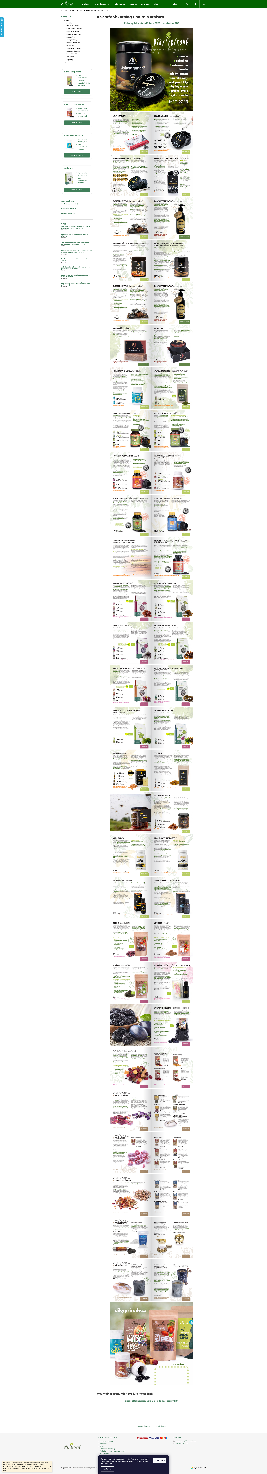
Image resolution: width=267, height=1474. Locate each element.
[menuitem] (86, 4)
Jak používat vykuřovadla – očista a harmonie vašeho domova (75, 227)
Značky (67, 62)
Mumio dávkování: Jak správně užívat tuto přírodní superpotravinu (76, 251)
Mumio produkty (72, 26)
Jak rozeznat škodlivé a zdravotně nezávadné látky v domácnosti (75, 243)
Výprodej (70, 60)
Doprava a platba (106, 1441)
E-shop (67, 20)
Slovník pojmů (105, 1453)
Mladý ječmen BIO (73, 43)
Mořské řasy (71, 37)
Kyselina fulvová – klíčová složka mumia (74, 235)
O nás (102, 1446)
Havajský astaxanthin (74, 29)
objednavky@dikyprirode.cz (186, 1441)
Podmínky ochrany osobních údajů (112, 1451)
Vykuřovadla (71, 57)
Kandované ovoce (73, 51)
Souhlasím (160, 1460)
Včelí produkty (72, 40)
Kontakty (103, 1444)
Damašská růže (72, 54)
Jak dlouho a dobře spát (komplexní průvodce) (75, 284)
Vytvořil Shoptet (200, 1468)
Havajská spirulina (73, 31)
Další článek (161, 1426)
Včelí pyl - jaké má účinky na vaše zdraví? (74, 259)
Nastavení (107, 1469)
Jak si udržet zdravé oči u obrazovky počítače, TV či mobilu (75, 267)
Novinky (69, 23)
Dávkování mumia (68, 209)
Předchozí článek (143, 1426)
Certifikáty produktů (69, 204)
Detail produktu (77, 91)
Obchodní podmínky (107, 1449)
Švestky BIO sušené (74, 48)
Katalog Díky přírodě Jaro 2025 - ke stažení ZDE (151, 23)
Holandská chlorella (74, 34)
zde (110, 1463)
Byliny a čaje (71, 45)
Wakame (68, 168)
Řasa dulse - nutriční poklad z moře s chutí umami (75, 276)
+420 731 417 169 (182, 1443)
